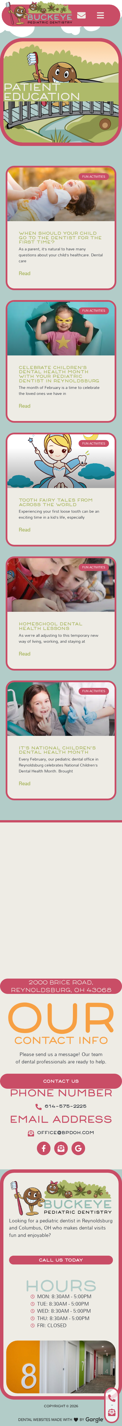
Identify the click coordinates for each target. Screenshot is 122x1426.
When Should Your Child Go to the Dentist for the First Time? (60, 237)
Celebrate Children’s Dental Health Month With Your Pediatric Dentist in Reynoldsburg (59, 374)
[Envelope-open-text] (61, 1148)
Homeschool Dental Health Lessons (51, 626)
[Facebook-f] (44, 1148)
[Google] (78, 1148)
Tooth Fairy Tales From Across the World (56, 502)
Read (24, 273)
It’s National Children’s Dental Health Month (57, 750)
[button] (100, 15)
